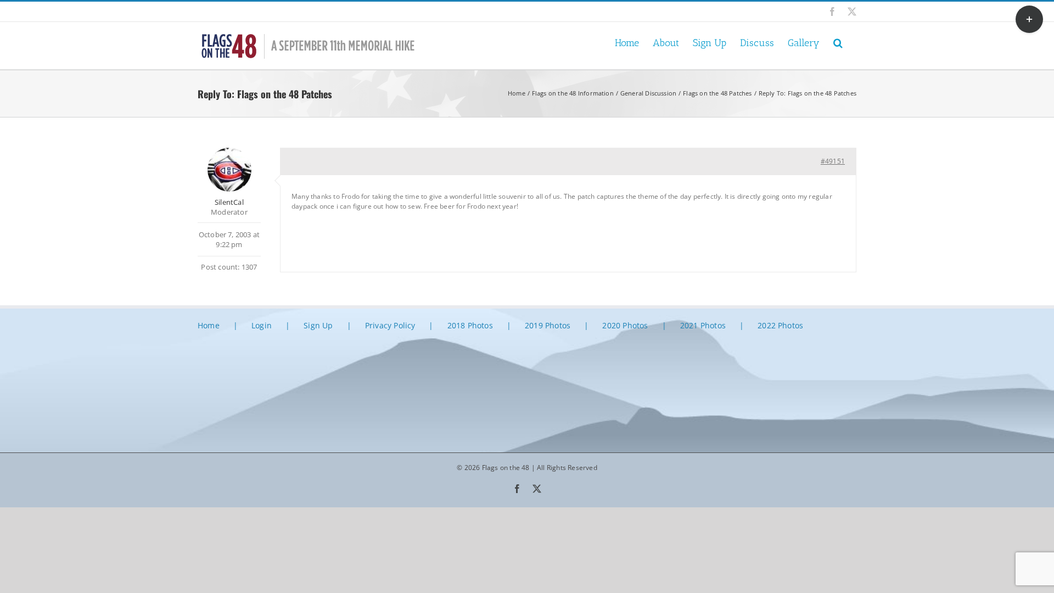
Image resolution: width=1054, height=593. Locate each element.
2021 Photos (703, 325)
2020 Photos (625, 325)
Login (261, 325)
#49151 (833, 161)
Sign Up (318, 325)
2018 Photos (470, 325)
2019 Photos (547, 325)
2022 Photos (780, 325)
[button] (838, 42)
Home (209, 325)
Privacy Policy (390, 325)
